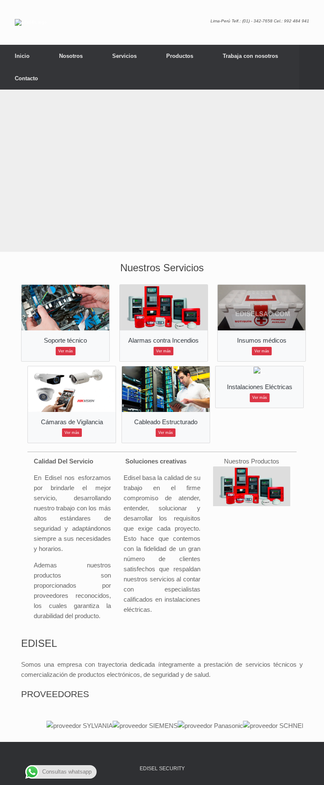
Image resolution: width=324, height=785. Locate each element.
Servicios (124, 56)
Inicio (22, 56)
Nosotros (71, 56)
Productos (179, 56)
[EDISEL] (31, 22)
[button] (311, 67)
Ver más (65, 351)
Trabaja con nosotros (250, 56)
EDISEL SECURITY (162, 768)
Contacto (26, 78)
